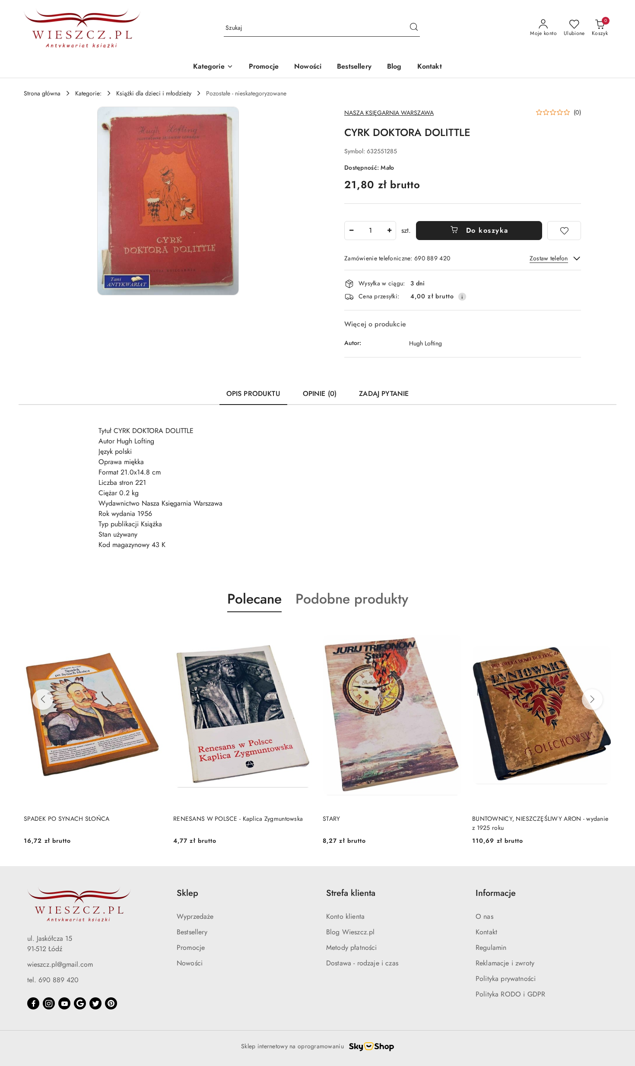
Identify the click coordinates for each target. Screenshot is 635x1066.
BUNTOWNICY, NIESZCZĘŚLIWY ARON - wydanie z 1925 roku (540, 823)
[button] (213, 67)
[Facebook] (33, 1003)
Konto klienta (345, 916)
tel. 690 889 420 (53, 980)
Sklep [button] (187, 893)
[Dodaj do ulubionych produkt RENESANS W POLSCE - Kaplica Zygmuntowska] (302, 632)
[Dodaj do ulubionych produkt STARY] (451, 632)
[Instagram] (49, 1003)
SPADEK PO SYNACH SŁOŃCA (66, 818)
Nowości (190, 963)
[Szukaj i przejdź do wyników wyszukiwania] (414, 28)
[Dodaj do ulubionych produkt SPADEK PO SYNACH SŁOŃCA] (152, 632)
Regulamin (491, 947)
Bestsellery (192, 932)
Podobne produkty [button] (351, 599)
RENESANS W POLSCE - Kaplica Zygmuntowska (238, 818)
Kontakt (486, 932)
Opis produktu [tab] (253, 394)
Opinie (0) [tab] (320, 394)
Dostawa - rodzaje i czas (362, 963)
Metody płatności (351, 947)
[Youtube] (64, 1003)
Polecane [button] (254, 599)
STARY (331, 818)
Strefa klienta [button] (350, 893)
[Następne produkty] (592, 699)
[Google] (80, 1003)
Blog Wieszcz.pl (350, 932)
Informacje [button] (496, 893)
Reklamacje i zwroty (505, 963)
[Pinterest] (111, 1003)
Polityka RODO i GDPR (510, 994)
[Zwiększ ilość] (389, 230)
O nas (484, 916)
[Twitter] (95, 1003)
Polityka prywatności (506, 979)
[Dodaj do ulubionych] (564, 230)
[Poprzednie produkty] (43, 699)
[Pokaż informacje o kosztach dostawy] (462, 296)
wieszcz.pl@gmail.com (60, 964)
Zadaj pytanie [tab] (384, 394)
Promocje (191, 947)
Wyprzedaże (195, 916)
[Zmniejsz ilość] (351, 230)
